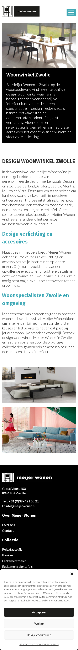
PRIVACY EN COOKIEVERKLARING (39, 644)
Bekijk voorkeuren (39, 635)
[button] (72, 574)
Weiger (39, 623)
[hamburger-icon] (71, 12)
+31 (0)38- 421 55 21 (24, 501)
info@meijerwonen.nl (20, 506)
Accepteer (39, 612)
